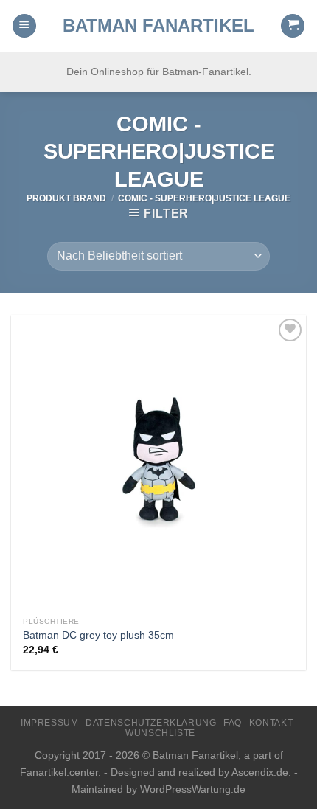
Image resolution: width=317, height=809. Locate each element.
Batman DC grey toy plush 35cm (98, 635)
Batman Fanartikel (158, 26)
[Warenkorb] (292, 26)
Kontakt (271, 723)
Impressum (50, 723)
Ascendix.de (259, 772)
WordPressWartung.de (192, 789)
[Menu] (24, 26)
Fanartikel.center (59, 772)
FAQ (232, 723)
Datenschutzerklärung (151, 723)
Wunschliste (160, 733)
